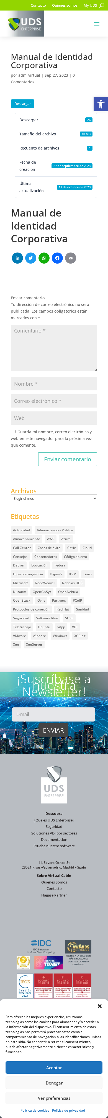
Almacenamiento (26, 539)
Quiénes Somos (54, 882)
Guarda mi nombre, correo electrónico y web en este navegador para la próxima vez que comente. (51, 438)
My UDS (90, 5)
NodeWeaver (45, 583)
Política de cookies (34, 1110)
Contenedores (45, 556)
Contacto (38, 5)
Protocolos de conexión (31, 609)
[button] (101, 104)
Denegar (54, 1083)
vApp (61, 627)
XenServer (34, 644)
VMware (19, 635)
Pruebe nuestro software (54, 845)
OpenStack (21, 600)
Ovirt (41, 600)
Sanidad (82, 609)
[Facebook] (57, 259)
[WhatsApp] (44, 259)
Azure (66, 539)
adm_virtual (29, 75)
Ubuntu (44, 627)
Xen (16, 644)
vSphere (39, 635)
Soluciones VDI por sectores (54, 833)
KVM (72, 574)
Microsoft (20, 583)
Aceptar (54, 1067)
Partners (59, 600)
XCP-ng (80, 635)
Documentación (54, 839)
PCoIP (77, 600)
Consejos (20, 556)
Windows (60, 635)
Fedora (60, 565)
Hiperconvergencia (28, 574)
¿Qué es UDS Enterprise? (54, 820)
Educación (39, 565)
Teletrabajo (22, 627)
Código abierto (75, 556)
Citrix (71, 547)
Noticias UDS (72, 583)
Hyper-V (56, 574)
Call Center (22, 547)
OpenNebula (68, 591)
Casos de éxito (49, 547)
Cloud (87, 547)
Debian (18, 565)
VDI (75, 627)
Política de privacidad (68, 1110)
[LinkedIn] (17, 259)
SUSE (69, 618)
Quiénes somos (65, 5)
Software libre (47, 618)
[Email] (70, 259)
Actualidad (21, 530)
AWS (50, 539)
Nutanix (19, 591)
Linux (87, 574)
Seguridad (21, 618)
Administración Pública (55, 530)
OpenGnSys (42, 591)
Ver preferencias (54, 1098)
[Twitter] (30, 259)
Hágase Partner (54, 895)
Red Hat (62, 609)
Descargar (22, 103)
